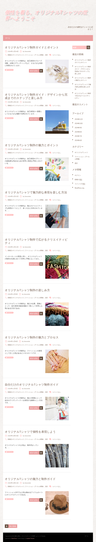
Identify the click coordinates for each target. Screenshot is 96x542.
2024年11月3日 (13, 388)
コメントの (80, 184)
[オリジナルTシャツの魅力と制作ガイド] (57, 492)
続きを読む (34, 71)
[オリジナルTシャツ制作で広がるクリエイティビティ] (57, 256)
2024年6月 (78, 140)
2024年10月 (79, 123)
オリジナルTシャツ (18, 55)
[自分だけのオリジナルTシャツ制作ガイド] (57, 398)
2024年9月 (78, 128)
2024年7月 (78, 136)
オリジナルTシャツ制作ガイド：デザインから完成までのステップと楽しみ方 (36, 96)
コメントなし (56, 55)
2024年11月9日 (13, 294)
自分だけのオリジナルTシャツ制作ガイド (32, 384)
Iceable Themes (30, 538)
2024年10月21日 (13, 483)
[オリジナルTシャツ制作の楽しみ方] (57, 304)
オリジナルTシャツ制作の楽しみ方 (27, 290)
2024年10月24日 (13, 436)
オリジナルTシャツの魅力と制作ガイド (30, 479)
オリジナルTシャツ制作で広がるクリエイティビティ (36, 241)
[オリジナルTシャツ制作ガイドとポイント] (57, 61)
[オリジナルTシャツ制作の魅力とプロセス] (57, 351)
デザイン (10, 70)
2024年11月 (79, 119)
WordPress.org (79, 188)
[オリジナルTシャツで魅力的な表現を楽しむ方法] (57, 206)
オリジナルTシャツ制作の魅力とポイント (32, 145)
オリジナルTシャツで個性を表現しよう (30, 432)
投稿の (78, 180)
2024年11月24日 (13, 51)
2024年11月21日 (13, 102)
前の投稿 (12, 526)
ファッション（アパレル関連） (35, 55)
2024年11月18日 (13, 149)
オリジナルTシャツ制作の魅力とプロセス (32, 337)
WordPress (14, 538)
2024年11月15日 (13, 196)
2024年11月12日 (13, 247)
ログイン (78, 175)
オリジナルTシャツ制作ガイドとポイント (32, 47)
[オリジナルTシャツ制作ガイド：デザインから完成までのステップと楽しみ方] (57, 111)
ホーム (7, 38)
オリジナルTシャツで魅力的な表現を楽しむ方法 (36, 192)
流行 (46, 55)
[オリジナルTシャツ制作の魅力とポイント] (57, 159)
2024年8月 (78, 132)
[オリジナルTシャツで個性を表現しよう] (57, 445)
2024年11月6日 (13, 341)
